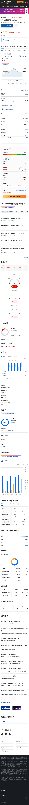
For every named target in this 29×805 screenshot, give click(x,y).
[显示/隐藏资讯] (10, 54)
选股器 (7, 6)
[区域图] (5, 54)
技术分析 (4, 262)
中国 (11, 6)
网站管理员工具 (4, 751)
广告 (17, 745)
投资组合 (3, 748)
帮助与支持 (18, 748)
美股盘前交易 (23, 6)
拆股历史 (20, 50)
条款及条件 (3, 786)
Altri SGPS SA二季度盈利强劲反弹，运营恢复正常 (14, 249)
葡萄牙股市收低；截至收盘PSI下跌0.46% (12, 226)
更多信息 (7, 40)
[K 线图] (2, 54)
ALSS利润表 (5, 453)
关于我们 (18, 742)
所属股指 (25, 50)
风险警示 (3, 795)
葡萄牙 (26, 545)
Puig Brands (5, 606)
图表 (6, 46)
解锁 (15, 524)
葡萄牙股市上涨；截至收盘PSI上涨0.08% (12, 233)
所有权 (9, 50)
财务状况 (19, 46)
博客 (2, 742)
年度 (2, 460)
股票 (2, 6)
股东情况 (4, 551)
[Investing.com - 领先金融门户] (7, 2)
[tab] (9, 268)
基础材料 (26, 539)
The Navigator (18, 606)
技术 (25, 46)
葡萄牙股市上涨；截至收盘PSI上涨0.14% (12, 241)
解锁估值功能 (23, 90)
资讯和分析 (12, 46)
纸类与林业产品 (24, 536)
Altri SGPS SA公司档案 (9, 531)
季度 (6, 460)
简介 (6, 50)
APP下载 (3, 745)
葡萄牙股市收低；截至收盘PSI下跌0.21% (12, 218)
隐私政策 (3, 790)
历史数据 (14, 50)
